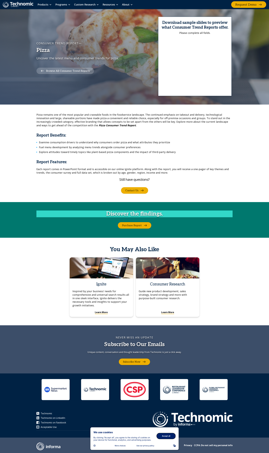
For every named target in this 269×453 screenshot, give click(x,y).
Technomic (46, 413)
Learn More (101, 312)
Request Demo (246, 4)
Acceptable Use (49, 427)
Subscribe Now (131, 361)
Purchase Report (132, 225)
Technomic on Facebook (53, 422)
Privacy (188, 445)
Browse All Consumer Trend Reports (68, 70)
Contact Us (131, 190)
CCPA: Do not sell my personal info (213, 445)
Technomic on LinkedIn (53, 417)
